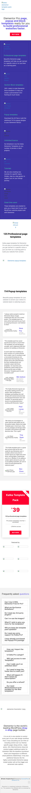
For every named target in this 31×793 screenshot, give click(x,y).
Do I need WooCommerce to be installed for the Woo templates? (13, 688)
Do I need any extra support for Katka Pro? (14, 634)
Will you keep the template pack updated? (15, 628)
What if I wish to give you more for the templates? (15, 623)
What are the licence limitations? (13, 608)
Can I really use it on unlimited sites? (14, 665)
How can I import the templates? (14, 650)
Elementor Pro (15, 780)
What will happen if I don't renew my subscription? (14, 676)
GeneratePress (25, 778)
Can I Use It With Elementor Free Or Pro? (14, 603)
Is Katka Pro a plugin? (15, 655)
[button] (27, 6)
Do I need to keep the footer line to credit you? (14, 670)
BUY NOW (15, 532)
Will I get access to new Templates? (15, 659)
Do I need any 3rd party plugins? (14, 614)
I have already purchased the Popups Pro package (15, 639)
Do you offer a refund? (16, 682)
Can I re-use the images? (15, 618)
